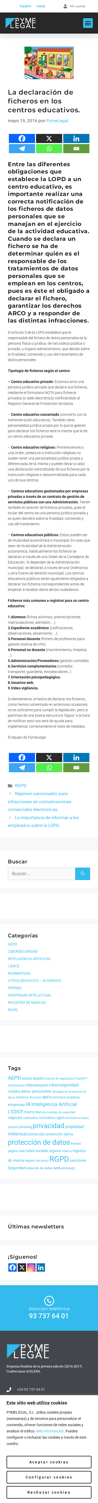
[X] (49, 138)
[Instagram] (31, 1267)
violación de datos (39, 1168)
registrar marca (60, 1151)
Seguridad (16, 1168)
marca (29, 1112)
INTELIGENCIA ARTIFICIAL (29, 959)
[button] (88, 23)
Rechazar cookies (49, 1492)
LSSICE (14, 966)
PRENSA (15, 988)
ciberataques (36, 1085)
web (56, 1168)
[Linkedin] (76, 138)
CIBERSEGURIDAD (23, 951)
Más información (50, 1431)
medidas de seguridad (61, 1112)
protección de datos (39, 1142)
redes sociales (37, 1151)
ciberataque (16, 1085)
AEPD (12, 944)
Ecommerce (57, 1097)
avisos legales (33, 1078)
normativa (30, 1118)
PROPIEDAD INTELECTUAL (30, 995)
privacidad (48, 1126)
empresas (16, 1104)
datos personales (36, 1091)
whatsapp (68, 1168)
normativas (73, 1118)
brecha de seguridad (59, 1078)
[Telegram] (22, 148)
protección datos (59, 1134)
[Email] (76, 148)
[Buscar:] (41, 874)
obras (85, 1118)
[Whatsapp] (49, 148)
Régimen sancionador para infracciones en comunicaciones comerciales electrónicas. (39, 801)
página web (16, 1151)
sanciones (78, 1160)
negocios (15, 1118)
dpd (45, 1097)
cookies (14, 1091)
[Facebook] (22, 138)
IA (28, 1104)
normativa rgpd (51, 1118)
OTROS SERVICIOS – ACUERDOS (34, 981)
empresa (73, 1097)
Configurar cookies (49, 1477)
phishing (25, 1127)
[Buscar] (82, 874)
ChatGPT (80, 1078)
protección (36, 1134)
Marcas (40, 1112)
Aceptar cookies (49, 1462)
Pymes (76, 1144)
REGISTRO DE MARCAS (27, 1002)
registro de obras (37, 1160)
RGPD (20, 785)
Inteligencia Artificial (54, 1104)
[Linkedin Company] (41, 1267)
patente (13, 1127)
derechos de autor (28, 1097)
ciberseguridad (64, 1084)
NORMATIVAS (19, 973)
